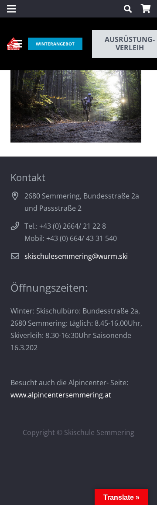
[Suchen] (128, 8)
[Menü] (18, 44)
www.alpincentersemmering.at (60, 395)
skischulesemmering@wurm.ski (76, 256)
